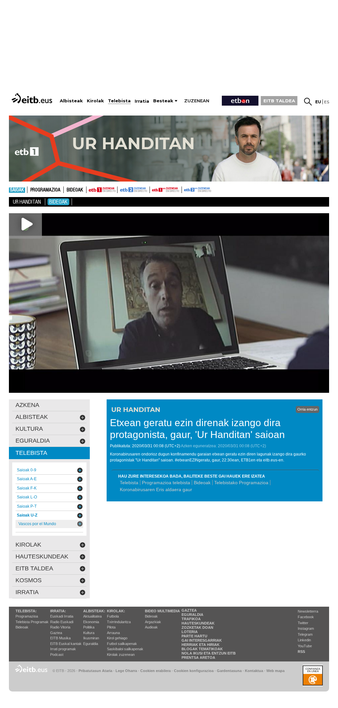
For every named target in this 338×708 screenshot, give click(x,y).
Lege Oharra (126, 671)
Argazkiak (153, 622)
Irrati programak (63, 649)
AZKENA (27, 405)
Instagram (306, 628)
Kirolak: (116, 611)
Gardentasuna (229, 671)
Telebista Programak (32, 622)
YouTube (305, 646)
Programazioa (45, 190)
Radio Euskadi (61, 622)
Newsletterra (308, 611)
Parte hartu (194, 636)
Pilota (111, 627)
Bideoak (75, 190)
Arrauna (113, 633)
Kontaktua (254, 671)
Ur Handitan (27, 201)
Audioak (151, 627)
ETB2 (134, 189)
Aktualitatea (92, 616)
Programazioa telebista (166, 482)
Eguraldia (90, 644)
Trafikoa (191, 619)
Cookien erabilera (155, 671)
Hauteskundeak (198, 623)
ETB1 (101, 189)
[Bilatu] (308, 102)
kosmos (29, 580)
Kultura (88, 633)
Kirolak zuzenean (121, 655)
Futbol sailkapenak (122, 644)
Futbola (113, 616)
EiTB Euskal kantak (66, 644)
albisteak (32, 417)
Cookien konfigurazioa (194, 671)
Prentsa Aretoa (198, 657)
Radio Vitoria (60, 627)
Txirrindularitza (119, 622)
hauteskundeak (42, 556)
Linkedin (304, 640)
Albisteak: (94, 611)
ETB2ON (185, 189)
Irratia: (58, 611)
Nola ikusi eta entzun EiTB (209, 653)
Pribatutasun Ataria (95, 671)
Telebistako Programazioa (241, 482)
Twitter (303, 623)
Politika (88, 627)
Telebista (129, 482)
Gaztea (56, 633)
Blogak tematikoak (202, 649)
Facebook (306, 617)
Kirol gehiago (117, 638)
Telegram (305, 634)
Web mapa (275, 671)
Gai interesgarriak (202, 640)
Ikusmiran (91, 638)
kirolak (28, 544)
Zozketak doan (197, 627)
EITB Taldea (34, 568)
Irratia (27, 592)
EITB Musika (60, 638)
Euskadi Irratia (61, 616)
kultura (29, 428)
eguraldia (33, 440)
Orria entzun (307, 409)
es (326, 101)
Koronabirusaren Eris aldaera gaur (156, 489)
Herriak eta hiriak (201, 645)
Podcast (56, 655)
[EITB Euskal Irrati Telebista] (32, 98)
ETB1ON (153, 189)
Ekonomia (91, 622)
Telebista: (26, 611)
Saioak (17, 190)
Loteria (190, 632)
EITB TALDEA (279, 100)
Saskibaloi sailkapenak (125, 649)
